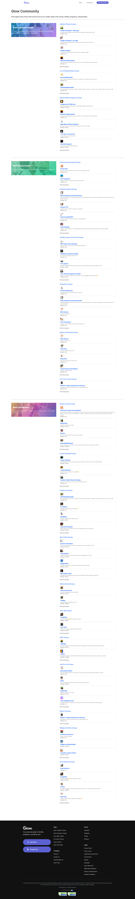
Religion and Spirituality (68, 744)
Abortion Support (66, 144)
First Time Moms (65, 322)
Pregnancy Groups (66, 284)
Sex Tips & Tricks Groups (68, 379)
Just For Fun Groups (66, 664)
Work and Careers (66, 590)
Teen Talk (63, 627)
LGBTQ (62, 654)
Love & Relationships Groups (69, 71)
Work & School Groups (67, 584)
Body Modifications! (66, 443)
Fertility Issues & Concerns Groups (71, 237)
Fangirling (63, 617)
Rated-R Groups (65, 711)
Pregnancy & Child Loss (68, 104)
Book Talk (63, 796)
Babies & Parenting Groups (69, 332)
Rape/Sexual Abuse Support (69, 124)
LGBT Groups (64, 637)
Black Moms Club (65, 573)
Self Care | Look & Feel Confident (70, 410)
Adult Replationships (67, 87)
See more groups (64, 66)
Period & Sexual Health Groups (70, 162)
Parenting (63, 349)
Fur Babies (63, 507)
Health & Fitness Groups (68, 24)
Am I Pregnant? (65, 179)
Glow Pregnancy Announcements (71, 195)
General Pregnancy (66, 290)
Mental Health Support (67, 60)
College (62, 600)
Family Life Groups (66, 490)
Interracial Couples (66, 527)
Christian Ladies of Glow (68, 753)
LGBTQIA (63, 644)
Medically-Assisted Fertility (69, 254)
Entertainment (65, 768)
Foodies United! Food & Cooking (70, 480)
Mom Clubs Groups (66, 537)
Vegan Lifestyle (65, 460)
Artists (62, 787)
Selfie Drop (63, 423)
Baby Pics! (63, 359)
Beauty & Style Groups (67, 404)
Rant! (62, 681)
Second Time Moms (66, 543)
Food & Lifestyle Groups (68, 453)
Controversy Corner (66, 734)
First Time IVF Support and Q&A (70, 274)
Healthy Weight (65, 50)
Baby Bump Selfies (66, 671)
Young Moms (64, 553)
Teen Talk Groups (66, 611)
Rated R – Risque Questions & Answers (72, 385)
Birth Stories (64, 312)
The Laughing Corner (67, 701)
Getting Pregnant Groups (68, 189)
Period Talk (64, 169)
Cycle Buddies (65, 227)
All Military (63, 517)
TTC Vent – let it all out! (67, 134)
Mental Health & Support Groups (71, 98)
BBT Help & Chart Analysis (68, 244)
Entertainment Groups (67, 762)
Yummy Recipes (65, 470)
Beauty (62, 433)
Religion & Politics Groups (68, 728)
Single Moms (64, 563)
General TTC (64, 207)
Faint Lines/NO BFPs (66, 217)
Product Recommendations (69, 369)
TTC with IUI (64, 264)
